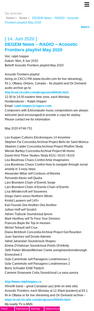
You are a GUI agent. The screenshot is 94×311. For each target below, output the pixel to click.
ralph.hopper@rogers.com (33, 106)
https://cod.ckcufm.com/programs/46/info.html (37, 299)
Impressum (22, 308)
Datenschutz (52, 308)
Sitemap (35, 308)
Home (10, 18)
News (23, 18)
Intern (85, 27)
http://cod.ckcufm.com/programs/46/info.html (37, 92)
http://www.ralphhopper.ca (23, 281)
